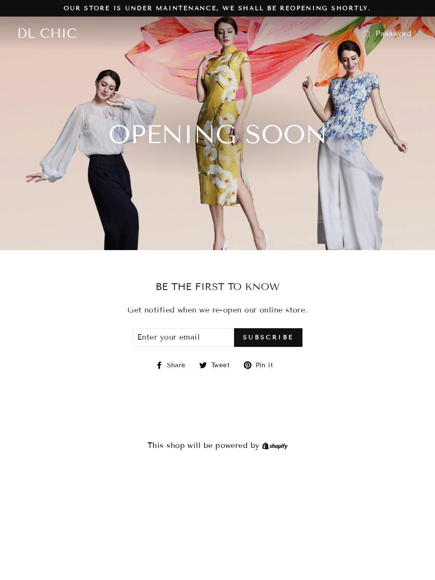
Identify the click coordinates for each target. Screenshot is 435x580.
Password (394, 33)
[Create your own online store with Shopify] (275, 445)
